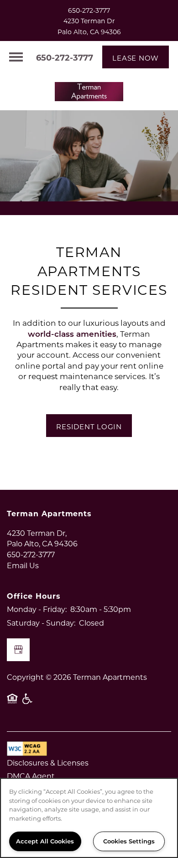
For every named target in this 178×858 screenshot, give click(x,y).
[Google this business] (18, 649)
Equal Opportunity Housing (12, 703)
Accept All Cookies (45, 841)
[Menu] (16, 57)
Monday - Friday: (37, 609)
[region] (89, 818)
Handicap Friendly (27, 703)
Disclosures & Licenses (48, 762)
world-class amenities (72, 334)
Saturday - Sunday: (41, 622)
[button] (135, 57)
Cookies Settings (129, 841)
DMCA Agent (31, 776)
